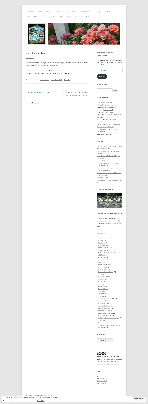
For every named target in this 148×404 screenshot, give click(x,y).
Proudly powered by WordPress (44, 395)
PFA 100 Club (101, 161)
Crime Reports (102, 279)
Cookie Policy (40, 401)
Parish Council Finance (105, 311)
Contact (89, 16)
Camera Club (102, 245)
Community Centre (104, 306)
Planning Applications (104, 315)
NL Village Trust (71, 12)
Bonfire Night (102, 303)
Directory (52, 16)
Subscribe (102, 76)
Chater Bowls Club (103, 250)
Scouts (100, 274)
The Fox (100, 296)
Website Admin (101, 327)
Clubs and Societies (103, 238)
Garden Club (102, 260)
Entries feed (100, 378)
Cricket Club (102, 257)
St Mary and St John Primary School (107, 325)
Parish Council (85, 12)
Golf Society (101, 262)
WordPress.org (101, 383)
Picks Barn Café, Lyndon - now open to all (109, 146)
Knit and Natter (103, 269)
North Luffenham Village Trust (106, 298)
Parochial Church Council (105, 272)
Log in (99, 376)
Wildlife (97, 12)
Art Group (101, 240)
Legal (68, 16)
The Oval (101, 320)
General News (44, 80)
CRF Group (101, 255)
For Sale (100, 284)
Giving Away (102, 286)
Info (61, 16)
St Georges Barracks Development (108, 318)
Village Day (101, 323)
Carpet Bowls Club (103, 248)
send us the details (110, 221)
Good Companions (104, 264)
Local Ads (100, 281)
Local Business (101, 294)
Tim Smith (67, 80)
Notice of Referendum (103, 149)
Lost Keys (109, 134)
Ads (43, 16)
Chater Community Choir (105, 252)
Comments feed (102, 381)
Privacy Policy (29, 395)
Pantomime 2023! (102, 178)
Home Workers (102, 267)
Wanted (100, 291)
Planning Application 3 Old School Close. (40, 92)
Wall (35, 16)
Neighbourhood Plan (45, 12)
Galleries (107, 12)
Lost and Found (103, 289)
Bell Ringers (101, 243)
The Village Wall (107, 102)
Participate (78, 16)
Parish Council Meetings (105, 313)
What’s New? (30, 12)
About (28, 16)
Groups (58, 12)
